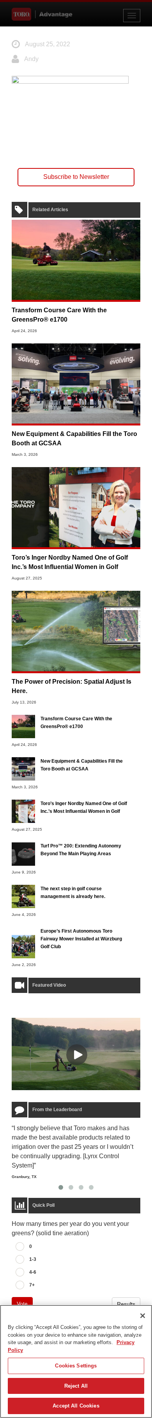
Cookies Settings (76, 1366)
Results (126, 1304)
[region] (76, 1361)
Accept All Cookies (76, 1406)
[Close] (142, 1315)
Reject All (76, 1386)
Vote (22, 1304)
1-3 (32, 1259)
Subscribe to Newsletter (76, 176)
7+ (32, 1285)
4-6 (32, 1272)
